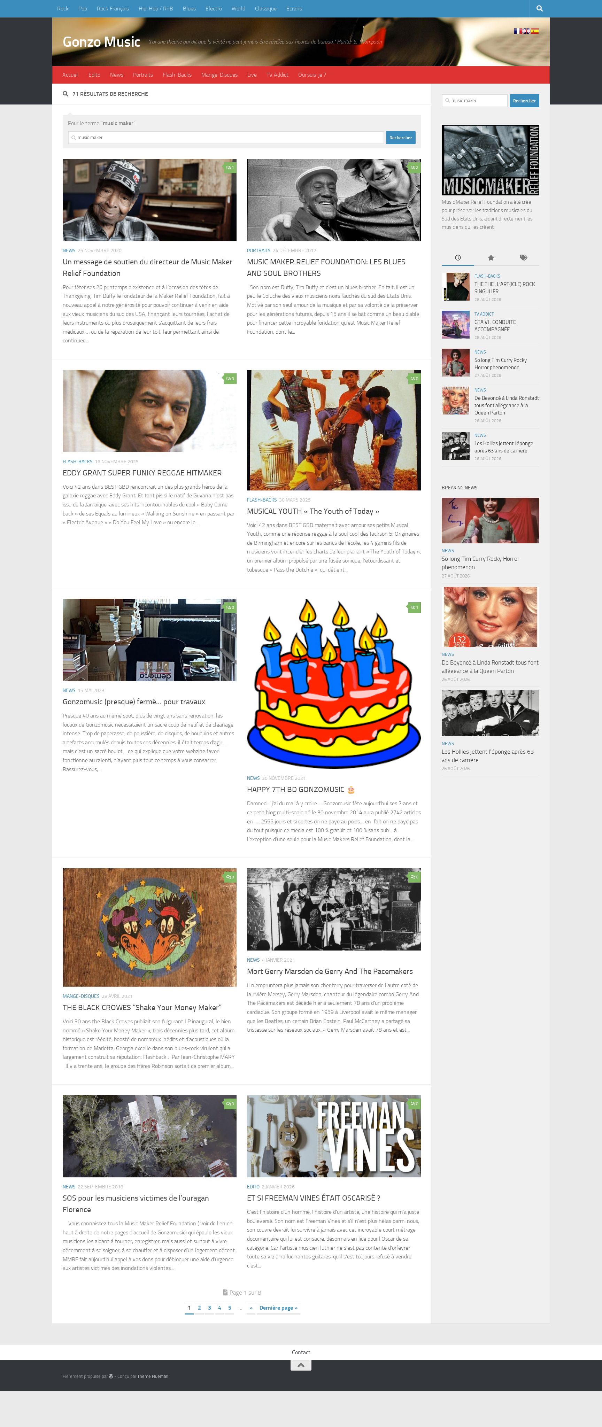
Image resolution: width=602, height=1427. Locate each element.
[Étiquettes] (523, 258)
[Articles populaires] (490, 258)
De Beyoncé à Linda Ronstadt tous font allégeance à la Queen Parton (506, 405)
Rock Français (113, 8)
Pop (82, 8)
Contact (301, 1352)
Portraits (143, 74)
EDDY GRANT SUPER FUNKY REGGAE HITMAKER (142, 473)
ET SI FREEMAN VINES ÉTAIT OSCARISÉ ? (313, 1198)
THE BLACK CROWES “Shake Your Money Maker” (142, 1007)
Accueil (70, 74)
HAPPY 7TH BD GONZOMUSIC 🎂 (301, 789)
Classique (266, 8)
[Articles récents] (458, 258)
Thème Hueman (152, 1376)
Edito (94, 74)
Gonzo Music (102, 42)
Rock (63, 8)
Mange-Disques (219, 74)
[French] (518, 31)
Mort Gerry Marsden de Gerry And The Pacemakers (330, 971)
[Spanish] (535, 31)
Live (252, 74)
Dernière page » (279, 1307)
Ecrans (294, 8)
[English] (526, 31)
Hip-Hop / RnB (156, 8)
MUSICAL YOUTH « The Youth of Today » (313, 511)
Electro (214, 8)
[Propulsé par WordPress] (111, 1376)
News (116, 74)
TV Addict (277, 74)
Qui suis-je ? (312, 74)
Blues (189, 8)
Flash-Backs (177, 74)
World (238, 8)
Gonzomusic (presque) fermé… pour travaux (134, 701)
